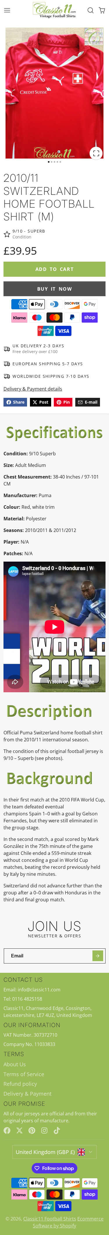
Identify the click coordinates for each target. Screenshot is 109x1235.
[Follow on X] (19, 1130)
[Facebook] (6, 1130)
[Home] (54, 10)
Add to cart (54, 269)
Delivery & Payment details (32, 389)
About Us (14, 1064)
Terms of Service (23, 1074)
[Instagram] (44, 1130)
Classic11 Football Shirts (49, 1219)
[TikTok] (57, 1130)
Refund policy (20, 1083)
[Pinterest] (31, 1130)
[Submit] (97, 955)
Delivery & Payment (27, 1093)
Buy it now (54, 289)
